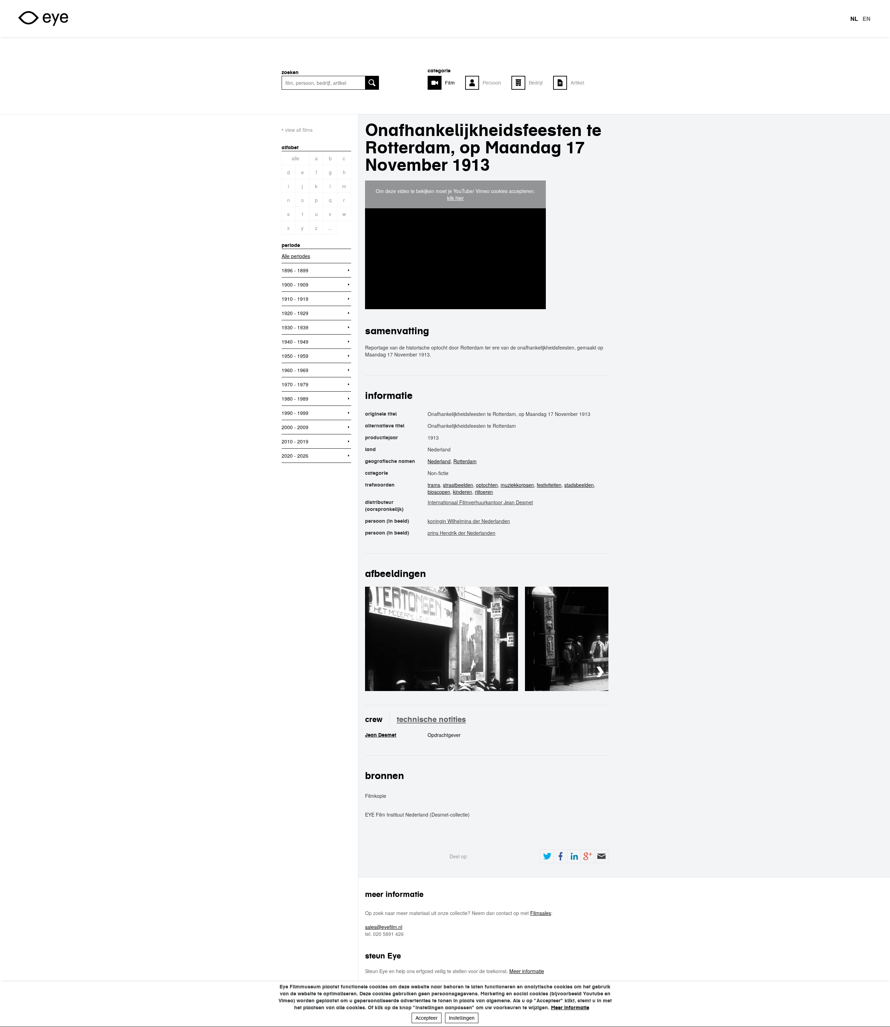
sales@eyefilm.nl (383, 926)
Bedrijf (536, 83)
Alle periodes (296, 255)
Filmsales (540, 912)
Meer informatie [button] (570, 1007)
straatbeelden (458, 484)
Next (600, 672)
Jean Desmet (380, 735)
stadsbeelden (579, 484)
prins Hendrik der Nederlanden (461, 532)
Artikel (577, 83)
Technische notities (431, 719)
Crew (373, 719)
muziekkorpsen (517, 484)
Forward (601, 856)
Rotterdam (465, 461)
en (867, 18)
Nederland (439, 461)
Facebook (560, 856)
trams (434, 484)
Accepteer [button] (426, 1018)
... (330, 227)
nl (854, 18)
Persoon (492, 83)
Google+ (587, 856)
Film (450, 83)
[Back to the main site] (43, 18)
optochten (487, 484)
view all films (299, 129)
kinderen (462, 491)
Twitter (546, 856)
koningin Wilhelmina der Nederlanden (469, 520)
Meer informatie (526, 971)
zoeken (290, 72)
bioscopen (439, 491)
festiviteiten (549, 484)
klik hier (455, 197)
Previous (579, 672)
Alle (295, 158)
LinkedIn (574, 856)
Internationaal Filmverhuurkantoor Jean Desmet (480, 502)
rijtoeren (484, 491)
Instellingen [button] (462, 1018)
